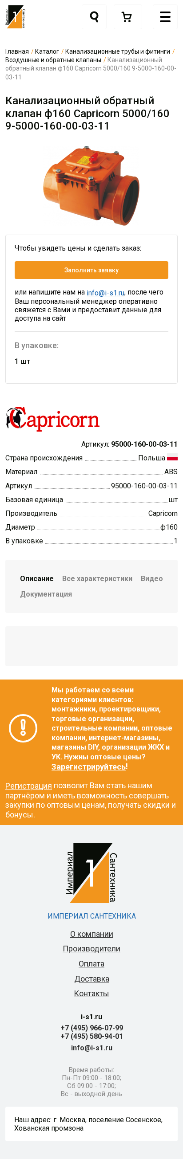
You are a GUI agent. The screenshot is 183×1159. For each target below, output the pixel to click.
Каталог (47, 51)
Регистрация (28, 785)
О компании (91, 934)
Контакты (91, 993)
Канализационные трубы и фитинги (117, 51)
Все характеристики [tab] (97, 578)
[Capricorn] (52, 418)
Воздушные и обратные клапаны (53, 59)
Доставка (91, 978)
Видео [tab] (152, 578)
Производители (91, 948)
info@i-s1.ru (105, 293)
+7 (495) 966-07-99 (91, 1028)
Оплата (91, 963)
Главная (17, 51)
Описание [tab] (37, 578)
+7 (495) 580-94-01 (91, 1036)
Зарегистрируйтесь (89, 766)
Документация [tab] (46, 594)
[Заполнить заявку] (128, 16)
